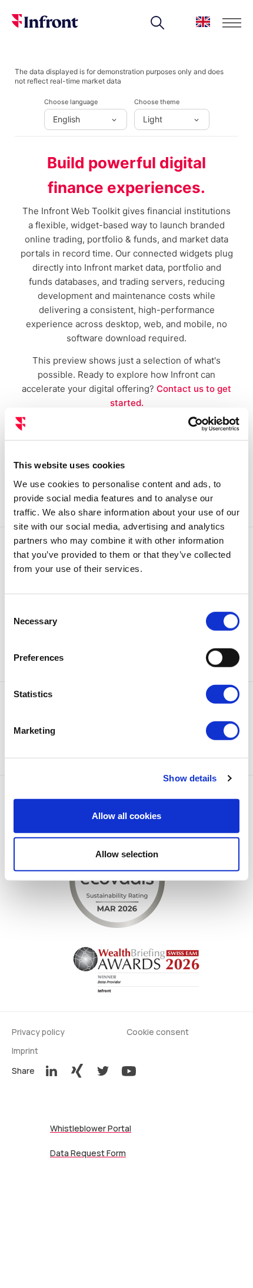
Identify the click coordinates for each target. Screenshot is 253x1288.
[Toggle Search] (158, 23)
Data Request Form (88, 1153)
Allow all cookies (126, 815)
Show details (190, 778)
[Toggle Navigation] (231, 23)
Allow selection (126, 854)
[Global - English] (203, 24)
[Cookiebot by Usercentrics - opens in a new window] (188, 423)
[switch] (222, 657)
